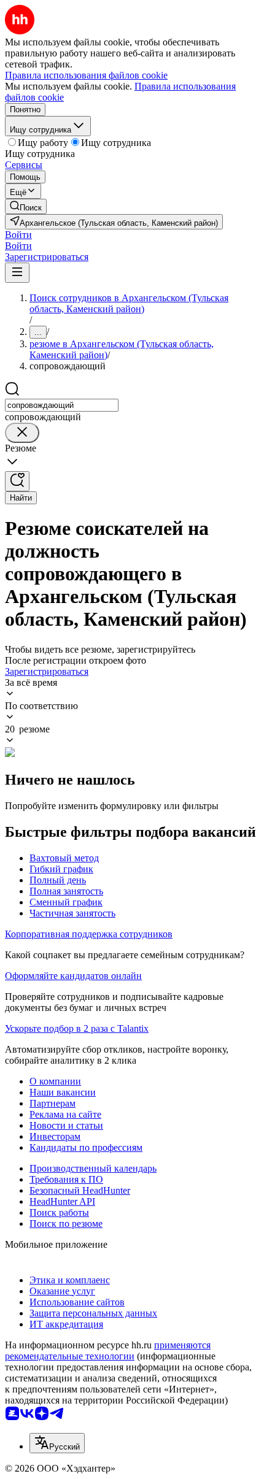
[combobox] (61, 405)
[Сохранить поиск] (17, 481)
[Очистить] (22, 433)
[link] (26, 206)
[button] (18, 234)
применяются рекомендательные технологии (108, 1350)
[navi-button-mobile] (17, 273)
